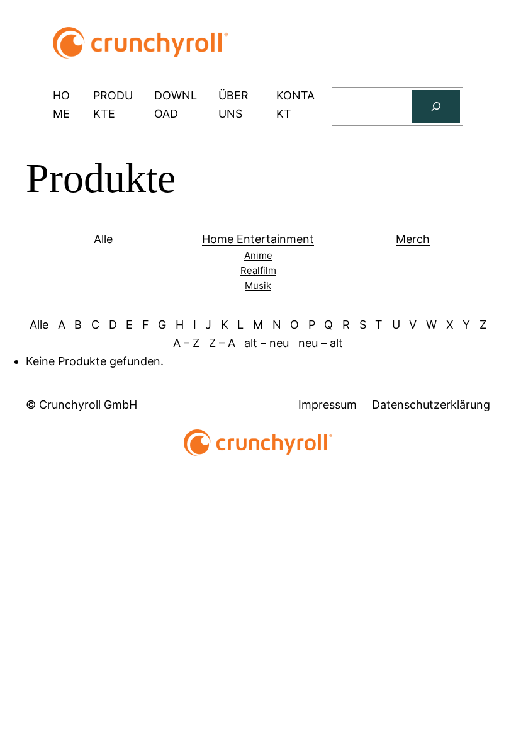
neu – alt (320, 342)
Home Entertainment (258, 239)
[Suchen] (436, 106)
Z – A (222, 342)
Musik (258, 286)
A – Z (186, 342)
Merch (413, 239)
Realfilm (258, 270)
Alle (39, 324)
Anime (258, 255)
